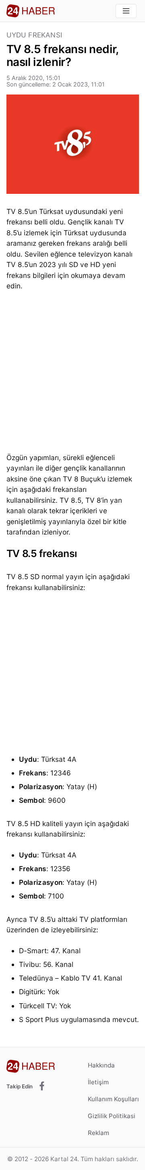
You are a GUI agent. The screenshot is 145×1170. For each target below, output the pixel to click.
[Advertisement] (72, 374)
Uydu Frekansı (34, 35)
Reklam (98, 1133)
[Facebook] (42, 1086)
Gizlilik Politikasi (111, 1116)
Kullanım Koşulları (113, 1099)
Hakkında (101, 1065)
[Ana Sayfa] (30, 10)
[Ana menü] (126, 11)
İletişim (98, 1082)
